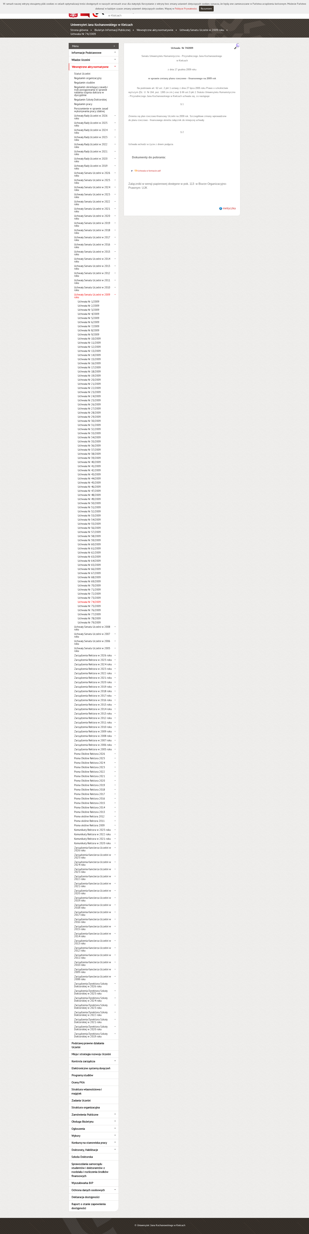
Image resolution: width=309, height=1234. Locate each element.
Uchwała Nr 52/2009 (89, 511)
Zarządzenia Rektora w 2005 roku (93, 749)
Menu (75, 46)
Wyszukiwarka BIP (82, 1183)
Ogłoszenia (78, 1128)
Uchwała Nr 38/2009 (89, 453)
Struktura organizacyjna (86, 1107)
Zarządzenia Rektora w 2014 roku (93, 709)
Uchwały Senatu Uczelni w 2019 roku (92, 224)
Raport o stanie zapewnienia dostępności (89, 1206)
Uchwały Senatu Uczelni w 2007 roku (92, 635)
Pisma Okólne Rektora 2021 (89, 776)
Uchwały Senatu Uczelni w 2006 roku (92, 642)
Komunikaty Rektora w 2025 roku (92, 829)
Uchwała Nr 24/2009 (89, 396)
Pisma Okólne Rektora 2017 (89, 794)
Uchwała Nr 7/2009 (88, 326)
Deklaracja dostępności (85, 1197)
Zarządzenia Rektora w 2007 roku (93, 740)
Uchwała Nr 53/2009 (89, 515)
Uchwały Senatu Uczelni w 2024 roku (92, 189)
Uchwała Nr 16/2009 (89, 363)
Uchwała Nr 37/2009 (89, 449)
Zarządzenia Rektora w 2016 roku (93, 700)
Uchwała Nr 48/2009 (89, 495)
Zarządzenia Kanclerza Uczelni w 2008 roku (92, 978)
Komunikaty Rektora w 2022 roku (92, 834)
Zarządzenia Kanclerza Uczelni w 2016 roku (92, 921)
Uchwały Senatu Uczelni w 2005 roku (92, 650)
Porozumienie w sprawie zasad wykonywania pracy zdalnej (91, 110)
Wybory (76, 1135)
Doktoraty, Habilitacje (85, 1150)
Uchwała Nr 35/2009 (89, 441)
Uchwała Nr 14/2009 (89, 355)
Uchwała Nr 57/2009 (89, 532)
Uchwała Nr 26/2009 (89, 404)
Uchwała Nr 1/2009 (88, 301)
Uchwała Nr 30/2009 (89, 421)
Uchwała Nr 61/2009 (89, 548)
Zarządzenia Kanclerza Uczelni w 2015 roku (92, 928)
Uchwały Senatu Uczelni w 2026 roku (92, 174)
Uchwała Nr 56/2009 (89, 528)
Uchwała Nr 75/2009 (89, 606)
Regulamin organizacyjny (88, 78)
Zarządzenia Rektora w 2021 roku (93, 677)
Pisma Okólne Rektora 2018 (89, 789)
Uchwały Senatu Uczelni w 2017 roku (92, 239)
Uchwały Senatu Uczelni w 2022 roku (92, 203)
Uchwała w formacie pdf (149, 171)
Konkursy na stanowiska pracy (89, 1142)
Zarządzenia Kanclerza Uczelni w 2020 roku (92, 892)
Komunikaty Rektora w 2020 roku (92, 843)
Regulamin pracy (83, 104)
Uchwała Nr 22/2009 (89, 388)
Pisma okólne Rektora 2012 (89, 816)
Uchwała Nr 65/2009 (89, 565)
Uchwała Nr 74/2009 (83, 34)
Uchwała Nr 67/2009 (89, 573)
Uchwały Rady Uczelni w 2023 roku (90, 138)
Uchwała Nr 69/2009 (89, 581)
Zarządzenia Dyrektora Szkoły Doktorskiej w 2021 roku (90, 1021)
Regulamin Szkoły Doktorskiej (90, 99)
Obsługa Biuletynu (83, 1121)
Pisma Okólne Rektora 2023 (89, 767)
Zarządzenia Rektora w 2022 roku (93, 673)
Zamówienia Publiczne (85, 1114)
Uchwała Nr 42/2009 (89, 470)
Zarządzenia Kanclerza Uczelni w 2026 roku (92, 849)
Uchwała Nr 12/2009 (89, 346)
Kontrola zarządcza (83, 1061)
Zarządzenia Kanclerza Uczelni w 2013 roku (92, 942)
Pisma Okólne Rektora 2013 (89, 812)
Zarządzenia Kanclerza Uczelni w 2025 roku (92, 856)
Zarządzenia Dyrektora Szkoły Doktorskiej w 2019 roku (90, 1035)
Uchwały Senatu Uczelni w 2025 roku (92, 181)
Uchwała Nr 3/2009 (88, 309)
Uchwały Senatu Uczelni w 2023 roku (92, 196)
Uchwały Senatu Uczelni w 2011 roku (92, 282)
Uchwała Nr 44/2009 (89, 478)
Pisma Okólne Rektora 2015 (89, 803)
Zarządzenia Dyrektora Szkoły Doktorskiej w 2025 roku (90, 992)
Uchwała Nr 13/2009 (89, 351)
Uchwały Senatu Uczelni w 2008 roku (92, 628)
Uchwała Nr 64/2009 (89, 560)
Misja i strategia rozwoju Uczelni (91, 1054)
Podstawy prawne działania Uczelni (88, 1045)
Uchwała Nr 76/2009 (89, 610)
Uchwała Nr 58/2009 (89, 536)
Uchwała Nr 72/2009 (89, 593)
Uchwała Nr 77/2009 (89, 614)
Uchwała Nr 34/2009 (89, 437)
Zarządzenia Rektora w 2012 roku (93, 718)
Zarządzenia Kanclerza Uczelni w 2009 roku (92, 971)
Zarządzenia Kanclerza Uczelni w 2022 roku (92, 878)
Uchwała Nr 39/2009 (89, 458)
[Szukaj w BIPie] (237, 46)
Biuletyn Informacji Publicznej (112, 30)
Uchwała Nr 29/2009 (89, 416)
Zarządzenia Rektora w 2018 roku (93, 691)
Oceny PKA (78, 1082)
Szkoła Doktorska (82, 1157)
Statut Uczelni (82, 73)
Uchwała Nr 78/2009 (89, 618)
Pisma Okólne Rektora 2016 (89, 798)
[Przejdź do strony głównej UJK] (114, 17)
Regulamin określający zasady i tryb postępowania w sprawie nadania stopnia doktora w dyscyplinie (91, 91)
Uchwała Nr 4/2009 (88, 314)
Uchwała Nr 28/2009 (89, 412)
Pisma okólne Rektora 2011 (89, 821)
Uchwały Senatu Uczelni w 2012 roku (92, 274)
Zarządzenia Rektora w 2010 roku (93, 727)
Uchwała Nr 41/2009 (89, 466)
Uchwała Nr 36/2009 (89, 445)
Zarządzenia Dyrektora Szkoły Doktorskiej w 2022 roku (90, 1014)
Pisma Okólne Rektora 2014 (89, 807)
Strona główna (79, 30)
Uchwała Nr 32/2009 (89, 429)
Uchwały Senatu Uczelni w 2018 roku (92, 231)
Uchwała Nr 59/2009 (89, 540)
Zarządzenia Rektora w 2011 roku (93, 722)
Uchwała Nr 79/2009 (89, 622)
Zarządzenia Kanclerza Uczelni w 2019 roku (92, 899)
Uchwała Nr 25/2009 (89, 400)
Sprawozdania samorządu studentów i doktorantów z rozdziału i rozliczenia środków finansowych (90, 1170)
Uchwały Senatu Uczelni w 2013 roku (92, 267)
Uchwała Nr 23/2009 (89, 392)
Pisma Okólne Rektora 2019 (89, 785)
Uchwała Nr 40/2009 (89, 462)
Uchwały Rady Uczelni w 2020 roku (90, 160)
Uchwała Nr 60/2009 (89, 544)
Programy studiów (82, 1075)
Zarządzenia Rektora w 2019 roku (93, 686)
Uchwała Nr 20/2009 (89, 379)
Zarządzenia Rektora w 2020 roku (93, 682)
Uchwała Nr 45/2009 (89, 482)
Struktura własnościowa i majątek (87, 1091)
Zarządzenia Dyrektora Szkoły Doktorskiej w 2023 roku (90, 1006)
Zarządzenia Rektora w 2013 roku (93, 713)
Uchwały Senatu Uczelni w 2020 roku (92, 217)
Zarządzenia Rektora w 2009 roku (93, 731)
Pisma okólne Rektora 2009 (89, 825)
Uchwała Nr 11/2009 (89, 342)
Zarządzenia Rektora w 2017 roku (93, 695)
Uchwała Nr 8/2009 (88, 330)
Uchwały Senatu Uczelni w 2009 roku (202, 30)
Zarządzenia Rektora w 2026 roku (93, 655)
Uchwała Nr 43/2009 (89, 474)
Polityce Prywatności (186, 8)
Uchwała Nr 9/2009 (88, 334)
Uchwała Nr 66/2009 (89, 569)
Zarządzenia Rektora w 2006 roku (93, 745)
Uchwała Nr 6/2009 (88, 322)
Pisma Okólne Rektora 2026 (89, 753)
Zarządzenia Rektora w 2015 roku (93, 704)
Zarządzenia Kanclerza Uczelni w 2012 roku (92, 949)
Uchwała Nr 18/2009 (89, 371)
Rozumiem (206, 8)
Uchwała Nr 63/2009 (89, 556)
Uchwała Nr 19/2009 (89, 375)
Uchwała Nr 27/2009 (89, 408)
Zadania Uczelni (81, 1100)
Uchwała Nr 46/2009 (89, 486)
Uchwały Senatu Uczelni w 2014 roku (92, 260)
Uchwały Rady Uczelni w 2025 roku (90, 124)
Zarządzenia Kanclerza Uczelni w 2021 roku (92, 885)
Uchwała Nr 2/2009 (88, 305)
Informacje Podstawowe (86, 52)
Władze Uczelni (81, 60)
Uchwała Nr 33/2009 (89, 433)
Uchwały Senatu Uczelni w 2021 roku (92, 210)
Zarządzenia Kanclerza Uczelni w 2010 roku (92, 963)
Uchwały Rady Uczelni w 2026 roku (90, 117)
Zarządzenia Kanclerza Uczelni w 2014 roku (92, 935)
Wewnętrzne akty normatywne (155, 30)
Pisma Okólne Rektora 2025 (89, 758)
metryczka (229, 208)
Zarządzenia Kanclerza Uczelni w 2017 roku (92, 913)
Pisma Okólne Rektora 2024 (89, 762)
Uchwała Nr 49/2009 (89, 499)
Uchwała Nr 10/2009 (89, 338)
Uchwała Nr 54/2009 (89, 519)
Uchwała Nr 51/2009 (89, 507)
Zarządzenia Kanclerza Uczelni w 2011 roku (92, 956)
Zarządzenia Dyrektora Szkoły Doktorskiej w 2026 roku (90, 985)
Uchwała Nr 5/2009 (88, 318)
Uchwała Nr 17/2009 (89, 367)
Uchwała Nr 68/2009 (89, 577)
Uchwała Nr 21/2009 (89, 384)
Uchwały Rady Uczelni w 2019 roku (90, 167)
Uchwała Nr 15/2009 (89, 359)
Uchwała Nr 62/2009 (89, 552)
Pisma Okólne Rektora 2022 (89, 771)
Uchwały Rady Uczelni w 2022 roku (90, 146)
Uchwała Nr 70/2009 (89, 585)
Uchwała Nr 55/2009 (89, 523)
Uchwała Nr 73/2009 (89, 597)
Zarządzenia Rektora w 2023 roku (93, 668)
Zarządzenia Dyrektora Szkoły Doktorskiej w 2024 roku (90, 999)
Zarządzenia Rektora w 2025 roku (93, 660)
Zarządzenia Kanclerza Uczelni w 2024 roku (92, 863)
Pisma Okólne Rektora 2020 (89, 780)
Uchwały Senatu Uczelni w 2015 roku (92, 253)
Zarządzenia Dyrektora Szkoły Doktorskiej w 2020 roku (90, 1028)
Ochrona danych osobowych (88, 1190)
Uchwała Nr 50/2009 (89, 503)
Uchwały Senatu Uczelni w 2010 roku (92, 289)
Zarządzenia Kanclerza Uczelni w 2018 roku (92, 906)
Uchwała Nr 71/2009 (89, 589)
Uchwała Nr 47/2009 (89, 490)
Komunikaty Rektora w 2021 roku (92, 838)
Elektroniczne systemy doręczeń (91, 1068)
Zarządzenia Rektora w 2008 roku (93, 736)
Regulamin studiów (84, 82)
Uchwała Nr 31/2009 (89, 425)
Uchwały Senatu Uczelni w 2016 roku (92, 246)
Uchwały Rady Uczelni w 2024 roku (90, 131)
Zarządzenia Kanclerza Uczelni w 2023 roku (92, 870)
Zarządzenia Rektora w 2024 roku (93, 664)
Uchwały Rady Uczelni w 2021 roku (90, 153)
